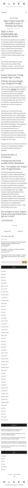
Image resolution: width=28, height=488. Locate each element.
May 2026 (3, 277)
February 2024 (4, 353)
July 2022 (3, 408)
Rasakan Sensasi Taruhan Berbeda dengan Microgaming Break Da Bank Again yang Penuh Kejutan (13, 438)
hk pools (3, 458)
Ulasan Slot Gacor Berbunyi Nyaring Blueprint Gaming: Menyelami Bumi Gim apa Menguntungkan (13, 243)
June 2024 (3, 341)
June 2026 (3, 274)
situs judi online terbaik (7, 220)
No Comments (17, 28)
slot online (3, 456)
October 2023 (4, 364)
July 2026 (3, 271)
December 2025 (4, 291)
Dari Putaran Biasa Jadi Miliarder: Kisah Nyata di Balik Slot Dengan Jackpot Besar (13, 446)
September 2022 (5, 402)
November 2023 (4, 361)
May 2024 (3, 344)
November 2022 (4, 396)
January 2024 (4, 355)
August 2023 (4, 370)
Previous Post (7, 231)
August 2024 (4, 335)
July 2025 (3, 306)
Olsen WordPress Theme (11, 484)
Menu (4, 12)
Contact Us (10, 474)
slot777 (3, 461)
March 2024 (3, 350)
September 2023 (5, 367)
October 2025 (4, 297)
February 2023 (4, 387)
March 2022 (3, 417)
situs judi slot (4, 466)
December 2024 (4, 326)
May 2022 (3, 411)
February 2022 (4, 419)
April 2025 (3, 315)
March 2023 (3, 385)
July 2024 (3, 338)
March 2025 (3, 318)
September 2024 (5, 332)
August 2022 (4, 405)
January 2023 (4, 390)
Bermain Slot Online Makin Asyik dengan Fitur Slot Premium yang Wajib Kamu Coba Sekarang (12, 430)
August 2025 (4, 303)
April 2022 (3, 414)
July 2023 (3, 373)
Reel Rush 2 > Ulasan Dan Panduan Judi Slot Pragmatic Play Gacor (12, 250)
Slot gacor (3, 469)
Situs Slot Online (14, 18)
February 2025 (4, 321)
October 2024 (4, 329)
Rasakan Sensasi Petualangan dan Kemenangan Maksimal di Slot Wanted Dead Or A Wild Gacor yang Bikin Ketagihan (14, 442)
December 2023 (4, 358)
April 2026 (3, 280)
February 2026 (4, 286)
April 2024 (3, 347)
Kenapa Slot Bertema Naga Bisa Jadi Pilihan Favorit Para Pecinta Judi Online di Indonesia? (13, 434)
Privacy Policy (17, 474)
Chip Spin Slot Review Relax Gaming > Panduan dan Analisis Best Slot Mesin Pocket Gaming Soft (13, 256)
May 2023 (3, 379)
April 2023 (3, 382)
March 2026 (3, 283)
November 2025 (4, 294)
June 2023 (3, 376)
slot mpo (3, 464)
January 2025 (4, 323)
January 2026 (4, 289)
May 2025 (3, 312)
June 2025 (3, 309)
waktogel (13, 89)
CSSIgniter (20, 484)
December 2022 (4, 393)
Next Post (20, 231)
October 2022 (4, 399)
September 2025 (5, 300)
